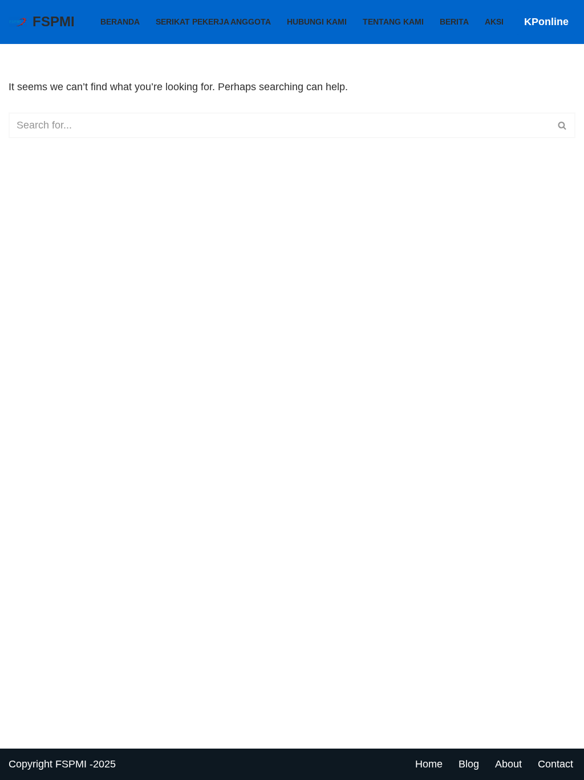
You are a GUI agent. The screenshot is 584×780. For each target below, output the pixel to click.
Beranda (120, 21)
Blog (469, 764)
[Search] (562, 125)
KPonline (546, 21)
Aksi (494, 21)
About (508, 764)
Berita (454, 21)
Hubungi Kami (317, 21)
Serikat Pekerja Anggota (213, 21)
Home (429, 764)
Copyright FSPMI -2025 (62, 764)
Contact (555, 764)
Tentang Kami (393, 21)
